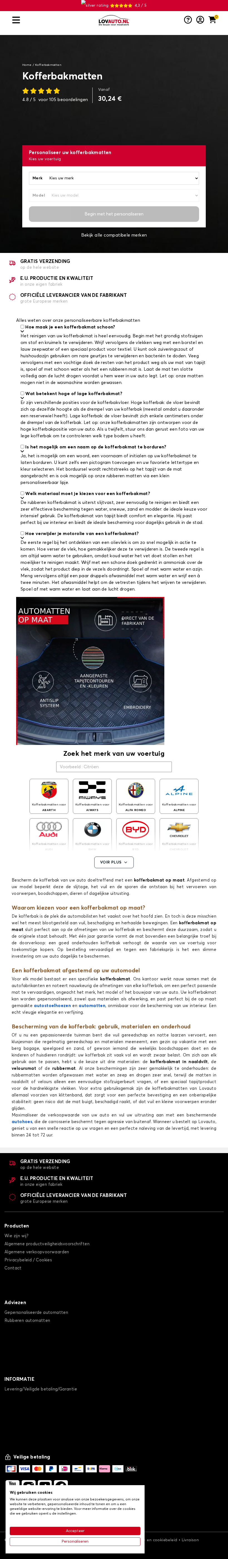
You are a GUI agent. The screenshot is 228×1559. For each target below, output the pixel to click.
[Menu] (53, 20)
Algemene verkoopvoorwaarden (36, 1252)
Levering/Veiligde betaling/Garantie (40, 1389)
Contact (13, 1268)
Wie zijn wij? (16, 1236)
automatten (92, 1006)
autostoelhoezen (52, 1006)
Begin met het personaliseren (114, 214)
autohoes (22, 1122)
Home (27, 65)
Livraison (190, 1540)
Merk (38, 178)
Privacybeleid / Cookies (28, 1260)
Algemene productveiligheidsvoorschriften (47, 1244)
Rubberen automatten (27, 1321)
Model (39, 195)
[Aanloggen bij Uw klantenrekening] (200, 20)
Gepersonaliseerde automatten (36, 1313)
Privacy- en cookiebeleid (153, 1540)
